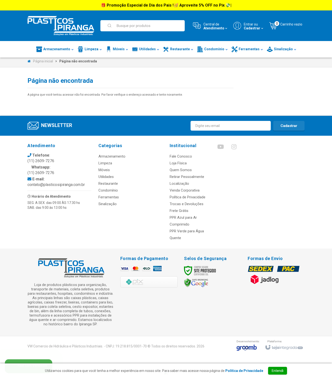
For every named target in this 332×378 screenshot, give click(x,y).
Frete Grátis (179, 211)
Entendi (277, 371)
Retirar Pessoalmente (187, 177)
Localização (179, 183)
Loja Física (178, 163)
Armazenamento (111, 156)
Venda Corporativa (185, 190)
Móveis (104, 170)
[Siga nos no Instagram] (233, 148)
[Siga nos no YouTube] (220, 148)
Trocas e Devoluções (186, 204)
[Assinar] (289, 126)
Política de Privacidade (187, 197)
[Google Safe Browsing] (196, 282)
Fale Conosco (181, 156)
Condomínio (108, 190)
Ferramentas (108, 197)
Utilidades (106, 177)
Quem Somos (181, 170)
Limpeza (105, 163)
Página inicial (43, 61)
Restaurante (108, 183)
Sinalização (107, 204)
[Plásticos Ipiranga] (60, 25)
